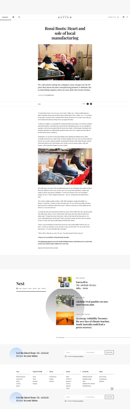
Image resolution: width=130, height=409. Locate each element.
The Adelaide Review (49, 95)
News (39, 104)
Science (30, 288)
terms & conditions (78, 356)
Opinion (34, 288)
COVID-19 (44, 288)
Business (25, 288)
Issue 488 (82, 277)
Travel (20, 288)
